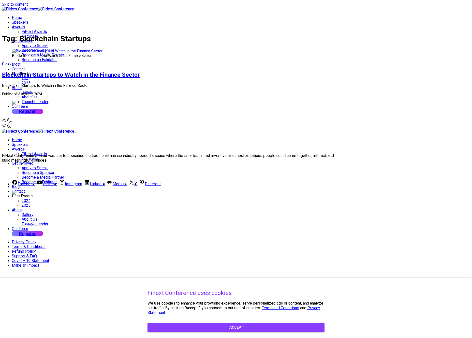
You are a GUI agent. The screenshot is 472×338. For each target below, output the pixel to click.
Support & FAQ (24, 256)
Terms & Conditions (28, 246)
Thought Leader (35, 224)
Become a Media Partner (43, 177)
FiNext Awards (34, 31)
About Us (29, 97)
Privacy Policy (24, 242)
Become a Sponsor (38, 172)
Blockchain (11, 64)
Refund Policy (24, 251)
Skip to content (15, 4)
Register (27, 233)
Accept (236, 327)
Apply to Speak (35, 45)
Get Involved (22, 163)
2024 (26, 78)
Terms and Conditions (280, 308)
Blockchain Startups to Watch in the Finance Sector (71, 74)
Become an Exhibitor (39, 59)
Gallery (27, 214)
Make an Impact (25, 265)
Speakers (20, 22)
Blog (16, 186)
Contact (18, 69)
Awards (18, 27)
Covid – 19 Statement (30, 260)
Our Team (20, 228)
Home (17, 17)
